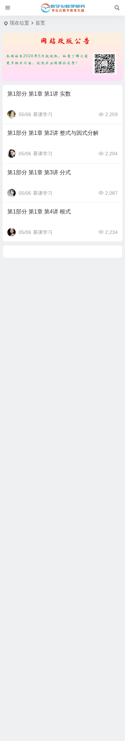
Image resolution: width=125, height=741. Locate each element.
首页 (40, 23)
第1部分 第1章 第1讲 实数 (39, 94)
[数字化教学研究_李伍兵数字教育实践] (62, 8)
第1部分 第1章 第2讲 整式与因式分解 (53, 133)
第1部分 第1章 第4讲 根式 (39, 212)
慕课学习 (42, 114)
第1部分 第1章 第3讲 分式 (39, 172)
